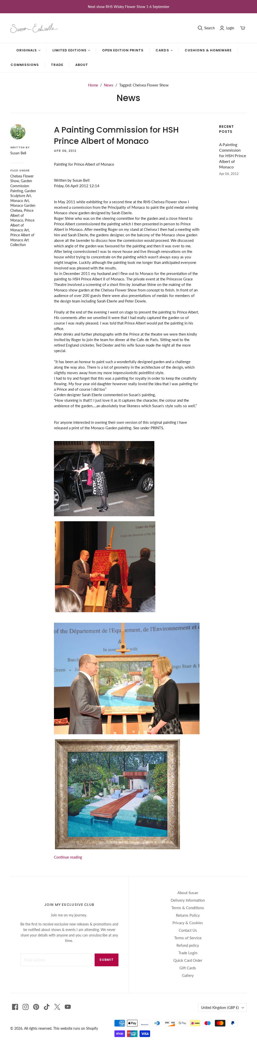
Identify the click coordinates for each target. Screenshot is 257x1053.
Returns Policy (188, 915)
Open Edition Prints (123, 50)
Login (230, 28)
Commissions (25, 64)
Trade (57, 64)
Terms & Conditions (187, 907)
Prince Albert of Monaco (21, 215)
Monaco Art (19, 200)
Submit (106, 959)
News (108, 85)
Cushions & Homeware (208, 50)
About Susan (187, 892)
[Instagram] (26, 1007)
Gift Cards (187, 968)
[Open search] (200, 28)
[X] (57, 1007)
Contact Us (188, 930)
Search (209, 28)
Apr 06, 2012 (65, 151)
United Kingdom (220, 1007)
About (81, 64)
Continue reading (68, 857)
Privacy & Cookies (187, 922)
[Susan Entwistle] (34, 28)
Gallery (188, 975)
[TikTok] (47, 1007)
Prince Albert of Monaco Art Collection (22, 240)
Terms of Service (188, 937)
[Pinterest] (36, 1007)
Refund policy (187, 945)
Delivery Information (188, 900)
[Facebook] (15, 1007)
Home (93, 85)
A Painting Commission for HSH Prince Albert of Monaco (116, 135)
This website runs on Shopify (75, 1028)
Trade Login (187, 953)
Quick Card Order (187, 960)
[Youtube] (68, 1007)
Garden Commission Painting (21, 186)
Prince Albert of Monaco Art (22, 225)
